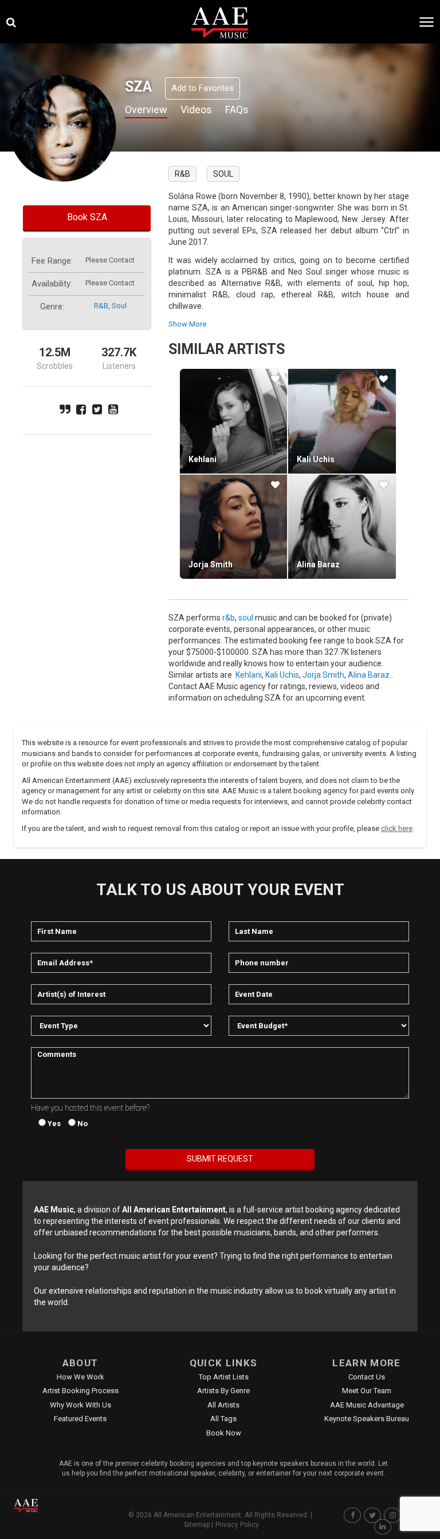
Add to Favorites (202, 88)
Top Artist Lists (224, 1377)
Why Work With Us (80, 1405)
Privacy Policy (237, 1525)
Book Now (223, 1433)
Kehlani (202, 459)
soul (119, 305)
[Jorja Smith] (233, 527)
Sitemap (197, 1525)
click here (396, 828)
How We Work (80, 1377)
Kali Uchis (316, 459)
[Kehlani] (233, 421)
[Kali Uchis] (341, 421)
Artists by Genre (223, 1390)
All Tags (223, 1418)
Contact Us (366, 1377)
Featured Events (80, 1418)
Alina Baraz (318, 564)
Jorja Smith (210, 564)
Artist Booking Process (80, 1390)
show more (187, 324)
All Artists (223, 1405)
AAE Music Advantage (367, 1405)
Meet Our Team (366, 1390)
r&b (101, 305)
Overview (146, 110)
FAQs (237, 110)
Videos (196, 110)
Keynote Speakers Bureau (366, 1418)
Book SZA (87, 217)
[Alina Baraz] (341, 527)
